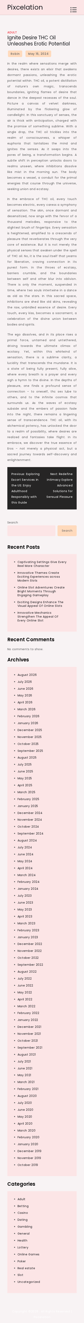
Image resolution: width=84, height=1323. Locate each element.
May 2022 (25, 992)
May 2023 (25, 909)
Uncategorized (29, 1282)
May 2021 (24, 1075)
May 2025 (25, 778)
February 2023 (28, 930)
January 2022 (28, 1020)
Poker (22, 1261)
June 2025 (25, 771)
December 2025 (30, 730)
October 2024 (28, 827)
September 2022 (30, 965)
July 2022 (25, 979)
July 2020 (25, 1103)
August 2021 (27, 1054)
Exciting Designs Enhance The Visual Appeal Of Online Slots (41, 604)
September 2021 (30, 1048)
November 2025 (30, 737)
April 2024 (25, 868)
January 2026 (28, 723)
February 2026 (29, 716)
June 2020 (25, 1110)
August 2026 (27, 675)
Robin (15, 54)
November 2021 (29, 1034)
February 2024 (29, 882)
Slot (20, 1275)
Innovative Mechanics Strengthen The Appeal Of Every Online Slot (38, 616)
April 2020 (25, 1124)
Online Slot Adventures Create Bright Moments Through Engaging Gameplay (41, 591)
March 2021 (26, 1082)
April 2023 (25, 916)
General (24, 1234)
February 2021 (28, 1089)
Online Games (29, 1254)
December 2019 (30, 1151)
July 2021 (24, 1061)
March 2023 (26, 923)
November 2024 (30, 820)
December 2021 (29, 1027)
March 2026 (27, 709)
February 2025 (28, 799)
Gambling (25, 1227)
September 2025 (30, 751)
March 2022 (26, 1006)
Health (23, 1240)
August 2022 (27, 972)
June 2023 (25, 903)
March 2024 (27, 875)
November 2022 (30, 951)
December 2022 (30, 944)
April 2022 (25, 999)
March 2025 (26, 792)
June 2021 (25, 1068)
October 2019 (28, 1165)
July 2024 (25, 847)
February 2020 (29, 1137)
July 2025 (25, 764)
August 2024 (27, 840)
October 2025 (28, 744)
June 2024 (26, 854)
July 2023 (25, 896)
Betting (23, 1206)
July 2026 (25, 682)
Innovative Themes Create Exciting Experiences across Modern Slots (39, 577)
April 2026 (25, 702)
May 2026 (25, 695)
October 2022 (28, 958)
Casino (23, 1213)
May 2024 (25, 861)
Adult (12, 32)
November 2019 (29, 1158)
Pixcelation (25, 7)
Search (12, 522)
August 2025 (27, 758)
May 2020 (25, 1117)
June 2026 (25, 689)
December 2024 (30, 813)
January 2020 (28, 1144)
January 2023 (28, 937)
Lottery (23, 1247)
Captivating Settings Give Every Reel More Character (42, 564)
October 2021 (28, 1041)
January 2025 (28, 806)
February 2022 (28, 1013)
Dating (23, 1220)
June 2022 (25, 985)
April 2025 (25, 785)
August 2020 (27, 1096)
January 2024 (28, 889)
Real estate (26, 1268)
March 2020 (27, 1130)
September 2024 (31, 833)
